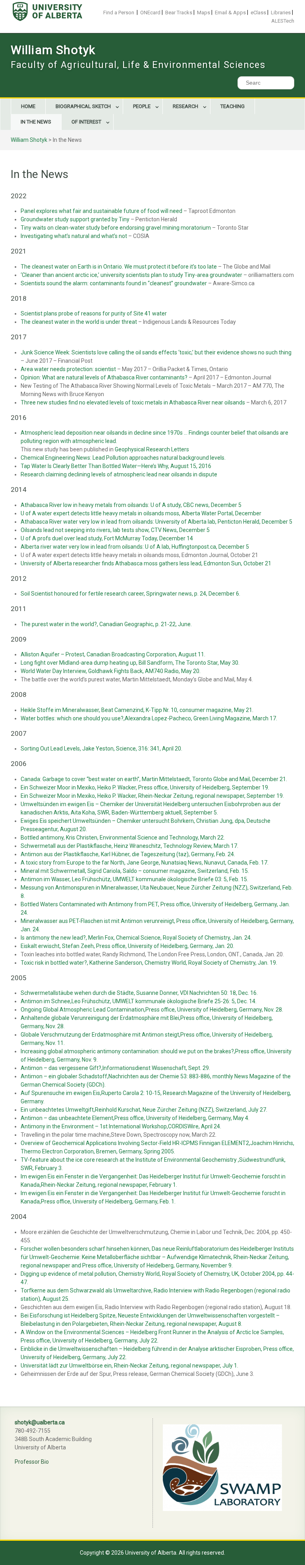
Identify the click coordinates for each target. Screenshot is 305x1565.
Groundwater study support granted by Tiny (75, 219)
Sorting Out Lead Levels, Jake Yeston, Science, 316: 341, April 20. (101, 748)
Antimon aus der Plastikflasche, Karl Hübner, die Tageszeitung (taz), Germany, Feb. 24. (128, 854)
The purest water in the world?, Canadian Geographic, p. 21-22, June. (106, 624)
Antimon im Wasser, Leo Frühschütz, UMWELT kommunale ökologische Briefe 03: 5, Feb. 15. (134, 879)
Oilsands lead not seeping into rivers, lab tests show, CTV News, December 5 (115, 530)
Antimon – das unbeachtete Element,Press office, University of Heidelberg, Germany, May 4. (135, 1118)
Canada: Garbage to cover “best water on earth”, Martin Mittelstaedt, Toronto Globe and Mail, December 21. (154, 779)
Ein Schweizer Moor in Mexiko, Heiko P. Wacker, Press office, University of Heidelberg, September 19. (145, 787)
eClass (258, 12)
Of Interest (86, 122)
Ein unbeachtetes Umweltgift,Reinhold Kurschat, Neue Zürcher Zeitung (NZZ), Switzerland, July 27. (144, 1110)
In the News (36, 122)
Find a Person (118, 12)
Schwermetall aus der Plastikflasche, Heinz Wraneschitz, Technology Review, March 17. (129, 846)
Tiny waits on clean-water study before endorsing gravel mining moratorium (116, 227)
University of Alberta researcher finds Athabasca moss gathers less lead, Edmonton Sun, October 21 (146, 563)
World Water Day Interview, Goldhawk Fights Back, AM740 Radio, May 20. (111, 671)
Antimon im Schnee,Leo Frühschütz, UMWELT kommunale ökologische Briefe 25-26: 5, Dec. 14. (139, 1001)
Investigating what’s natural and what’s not (74, 236)
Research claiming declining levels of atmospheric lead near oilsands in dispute (119, 474)
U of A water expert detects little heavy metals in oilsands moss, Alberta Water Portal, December (141, 513)
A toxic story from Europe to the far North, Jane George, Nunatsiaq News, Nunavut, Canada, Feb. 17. (144, 862)
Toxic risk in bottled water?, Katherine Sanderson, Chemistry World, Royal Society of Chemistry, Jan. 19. (149, 963)
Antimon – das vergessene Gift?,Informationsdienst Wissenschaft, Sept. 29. (115, 1068)
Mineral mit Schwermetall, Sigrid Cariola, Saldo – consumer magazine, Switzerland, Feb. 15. (135, 871)
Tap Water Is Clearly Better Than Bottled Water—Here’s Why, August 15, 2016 (116, 466)
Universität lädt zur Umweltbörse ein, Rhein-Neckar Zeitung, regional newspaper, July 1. (129, 1365)
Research (185, 106)
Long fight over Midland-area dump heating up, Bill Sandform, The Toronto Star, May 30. (130, 663)
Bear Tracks (178, 12)
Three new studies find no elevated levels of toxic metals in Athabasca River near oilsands (133, 402)
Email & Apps (230, 12)
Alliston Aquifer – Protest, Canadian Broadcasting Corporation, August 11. (113, 654)
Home (28, 106)
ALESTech (282, 21)
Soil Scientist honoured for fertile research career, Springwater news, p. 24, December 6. (130, 593)
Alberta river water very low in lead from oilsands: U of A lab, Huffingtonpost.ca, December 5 (135, 547)
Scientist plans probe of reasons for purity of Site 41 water (94, 313)
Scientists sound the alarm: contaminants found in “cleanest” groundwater (114, 283)
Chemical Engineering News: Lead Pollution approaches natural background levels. (123, 458)
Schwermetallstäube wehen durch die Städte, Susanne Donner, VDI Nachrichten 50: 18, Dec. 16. (139, 993)
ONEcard (150, 12)
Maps (203, 12)
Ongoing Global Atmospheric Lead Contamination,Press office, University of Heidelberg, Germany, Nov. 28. (152, 1009)
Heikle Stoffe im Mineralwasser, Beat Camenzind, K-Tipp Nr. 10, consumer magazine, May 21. (137, 710)
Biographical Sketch (83, 106)
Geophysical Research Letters (152, 449)
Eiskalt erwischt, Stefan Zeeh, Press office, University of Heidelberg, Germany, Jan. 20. (127, 946)
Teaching (232, 106)
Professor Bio (32, 1462)
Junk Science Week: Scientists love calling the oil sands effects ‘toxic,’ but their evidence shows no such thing (156, 352)
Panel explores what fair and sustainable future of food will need (101, 211)
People (142, 106)
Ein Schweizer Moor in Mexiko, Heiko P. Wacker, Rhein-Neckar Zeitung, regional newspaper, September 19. (152, 796)
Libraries (281, 12)
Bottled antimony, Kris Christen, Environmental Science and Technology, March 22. (123, 837)
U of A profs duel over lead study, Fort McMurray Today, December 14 (107, 538)
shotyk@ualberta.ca (40, 1422)
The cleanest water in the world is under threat (79, 322)
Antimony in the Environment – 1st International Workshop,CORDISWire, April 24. (121, 1126)
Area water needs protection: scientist (68, 369)
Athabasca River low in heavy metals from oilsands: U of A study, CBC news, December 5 (131, 505)
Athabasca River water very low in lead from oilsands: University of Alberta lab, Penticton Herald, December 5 (156, 521)
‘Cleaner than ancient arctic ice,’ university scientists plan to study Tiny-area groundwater (131, 275)
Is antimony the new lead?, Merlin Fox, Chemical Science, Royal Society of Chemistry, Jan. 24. (136, 937)
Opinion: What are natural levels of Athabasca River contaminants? (105, 377)
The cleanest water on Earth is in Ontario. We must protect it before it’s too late (119, 266)
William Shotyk (53, 50)
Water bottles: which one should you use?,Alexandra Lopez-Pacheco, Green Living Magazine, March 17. (149, 718)
